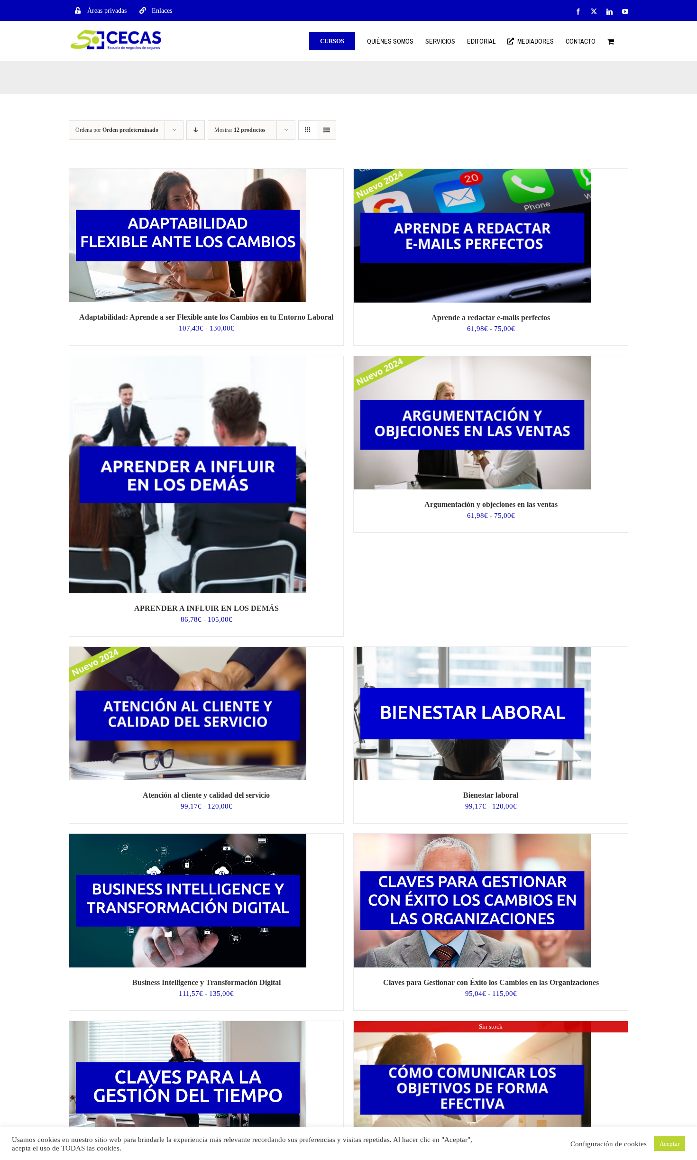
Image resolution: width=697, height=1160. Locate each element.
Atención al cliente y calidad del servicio (206, 795)
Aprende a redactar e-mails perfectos (490, 317)
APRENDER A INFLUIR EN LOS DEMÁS (206, 608)
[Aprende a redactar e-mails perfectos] (472, 174)
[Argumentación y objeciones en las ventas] (472, 361)
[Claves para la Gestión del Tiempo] (187, 1026)
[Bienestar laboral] (472, 652)
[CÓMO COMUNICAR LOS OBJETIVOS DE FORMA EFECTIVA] (472, 1026)
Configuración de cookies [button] (608, 1144)
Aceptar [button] (669, 1143)
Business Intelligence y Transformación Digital (206, 982)
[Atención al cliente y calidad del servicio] (187, 652)
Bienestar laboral (490, 795)
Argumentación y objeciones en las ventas (491, 504)
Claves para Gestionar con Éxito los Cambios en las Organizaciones (491, 982)
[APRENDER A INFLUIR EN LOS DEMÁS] (187, 361)
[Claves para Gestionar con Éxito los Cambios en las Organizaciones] (472, 839)
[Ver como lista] (326, 130)
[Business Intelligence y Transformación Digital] (187, 839)
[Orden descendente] (195, 130)
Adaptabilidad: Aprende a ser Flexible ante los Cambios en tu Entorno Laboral (206, 317)
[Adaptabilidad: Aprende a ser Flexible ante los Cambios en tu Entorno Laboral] (187, 174)
